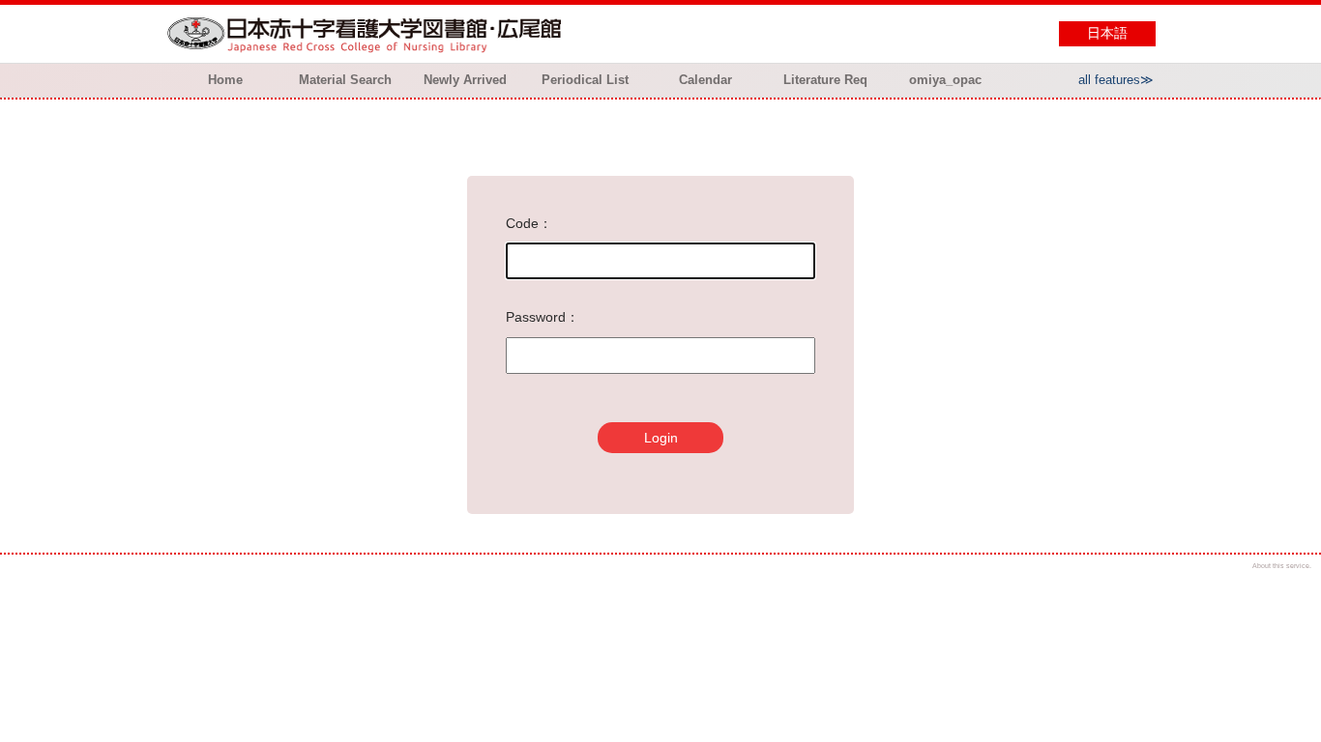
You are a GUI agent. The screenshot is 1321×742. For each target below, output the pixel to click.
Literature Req (825, 79)
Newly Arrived (465, 79)
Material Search (345, 79)
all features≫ (1116, 79)
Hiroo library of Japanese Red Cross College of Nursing (368, 34)
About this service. (1281, 565)
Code (522, 223)
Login (661, 437)
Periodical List (585, 79)
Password (536, 317)
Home (225, 79)
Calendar (705, 79)
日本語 (1107, 33)
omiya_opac (945, 79)
